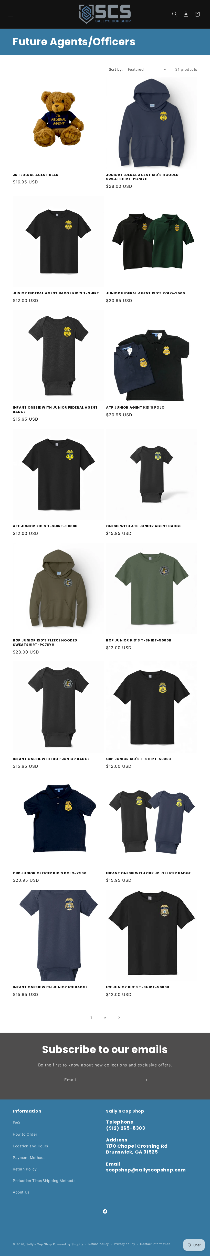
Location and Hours (30, 1146)
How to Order (25, 1134)
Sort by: (116, 69)
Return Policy (25, 1169)
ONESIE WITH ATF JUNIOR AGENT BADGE (143, 526)
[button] (10, 14)
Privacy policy (124, 1244)
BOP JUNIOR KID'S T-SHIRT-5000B (138, 640)
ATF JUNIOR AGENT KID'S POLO (135, 408)
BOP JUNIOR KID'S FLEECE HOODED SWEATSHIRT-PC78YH (45, 642)
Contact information (155, 1244)
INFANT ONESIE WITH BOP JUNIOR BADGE (51, 759)
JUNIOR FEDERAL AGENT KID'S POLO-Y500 (145, 293)
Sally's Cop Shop (39, 1244)
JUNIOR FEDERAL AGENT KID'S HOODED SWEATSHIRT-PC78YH (142, 177)
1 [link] (91, 1017)
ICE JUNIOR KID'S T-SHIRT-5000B (137, 987)
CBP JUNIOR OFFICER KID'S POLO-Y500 (49, 873)
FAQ (16, 1122)
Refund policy (98, 1244)
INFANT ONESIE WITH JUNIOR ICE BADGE (50, 987)
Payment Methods (29, 1157)
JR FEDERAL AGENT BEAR (36, 175)
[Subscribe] (145, 1080)
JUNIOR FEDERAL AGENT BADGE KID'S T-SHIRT (56, 293)
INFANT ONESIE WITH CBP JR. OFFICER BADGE (148, 873)
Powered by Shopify (68, 1244)
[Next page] (118, 1017)
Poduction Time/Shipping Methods (44, 1180)
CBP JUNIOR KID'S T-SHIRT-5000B (138, 759)
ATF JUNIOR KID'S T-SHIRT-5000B (45, 526)
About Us (21, 1192)
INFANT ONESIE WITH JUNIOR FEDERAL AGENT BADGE (55, 410)
